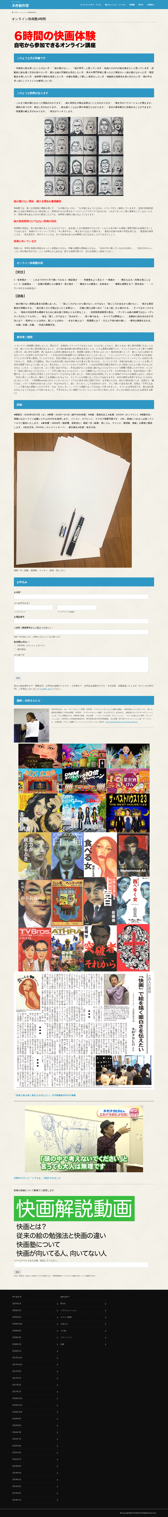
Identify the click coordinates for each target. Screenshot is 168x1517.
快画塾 (132, 5)
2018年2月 (16, 1344)
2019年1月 (16, 1317)
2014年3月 (16, 1486)
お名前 (18, 592)
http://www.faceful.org (114, 722)
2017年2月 (16, 1385)
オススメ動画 (66, 1317)
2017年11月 (17, 1357)
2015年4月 (16, 1446)
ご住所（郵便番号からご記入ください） (33, 627)
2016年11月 (17, 1405)
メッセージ (19, 654)
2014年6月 (16, 1473)
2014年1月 (16, 1500)
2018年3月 (16, 1337)
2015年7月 (16, 1439)
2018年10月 (17, 1324)
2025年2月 (16, 1303)
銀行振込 (21, 649)
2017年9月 (16, 1371)
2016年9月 (16, 1418)
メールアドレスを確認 (65, 612)
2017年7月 (16, 1378)
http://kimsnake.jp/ (130, 722)
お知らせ (64, 1324)
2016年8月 (16, 1425)
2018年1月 (16, 1351)
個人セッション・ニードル (115, 5)
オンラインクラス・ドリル (90, 5)
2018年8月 (16, 1330)
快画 (62, 1344)
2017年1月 (16, 1391)
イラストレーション (69, 1310)
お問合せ (150, 5)
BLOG (141, 5)
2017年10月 (17, 1364)
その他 (63, 1330)
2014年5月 (16, 1479)
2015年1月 (16, 1459)
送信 (18, 678)
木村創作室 (20, 5)
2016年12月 (17, 1398)
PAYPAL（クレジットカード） (31, 645)
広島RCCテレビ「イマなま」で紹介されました (37, 1178)
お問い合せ (47, 689)
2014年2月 (16, 1493)
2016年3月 (16, 1432)
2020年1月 (16, 1310)
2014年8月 (16, 1466)
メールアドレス (22, 603)
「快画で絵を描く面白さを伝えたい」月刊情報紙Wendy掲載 (45, 1095)
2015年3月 (16, 1452)
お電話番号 (19, 616)
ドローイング (66, 1337)
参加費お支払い (22, 642)
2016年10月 (17, 1412)
